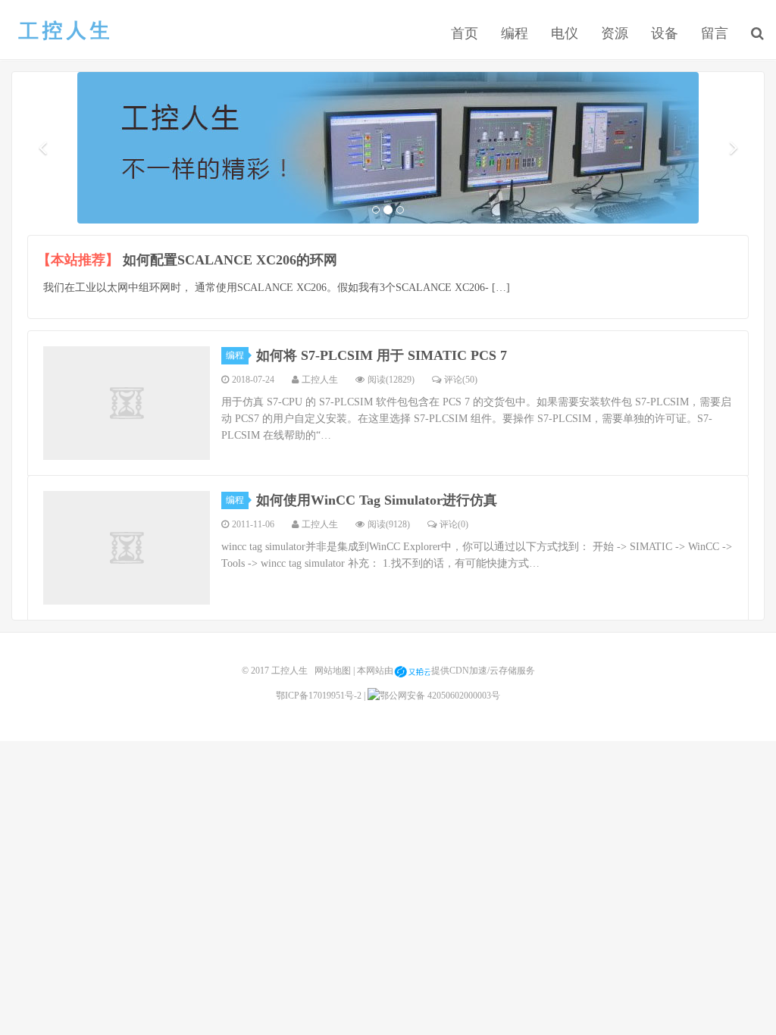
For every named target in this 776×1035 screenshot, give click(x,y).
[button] (42, 147)
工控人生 (63, 31)
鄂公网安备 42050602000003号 (440, 695)
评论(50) (460, 379)
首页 (464, 33)
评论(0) (454, 524)
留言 (714, 33)
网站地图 (332, 670)
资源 (614, 33)
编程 (514, 33)
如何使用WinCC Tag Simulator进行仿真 (376, 500)
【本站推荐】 (78, 259)
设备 (664, 33)
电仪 (564, 33)
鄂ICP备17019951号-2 (318, 695)
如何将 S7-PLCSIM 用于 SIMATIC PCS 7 (381, 355)
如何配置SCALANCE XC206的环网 (230, 259)
